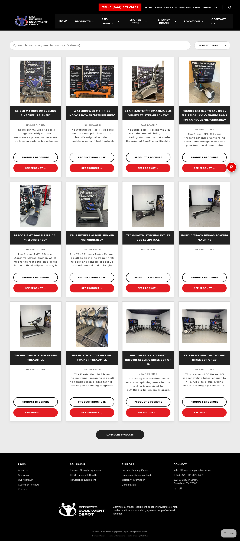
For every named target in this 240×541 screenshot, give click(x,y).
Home (63, 21)
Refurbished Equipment (83, 480)
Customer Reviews (28, 484)
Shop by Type (135, 21)
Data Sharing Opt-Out (138, 536)
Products (83, 21)
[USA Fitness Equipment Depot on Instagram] (181, 489)
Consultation (129, 484)
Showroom (24, 475)
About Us (210, 7)
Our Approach (25, 480)
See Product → (35, 168)
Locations (192, 21)
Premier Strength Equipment (86, 470)
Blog (148, 7)
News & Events (166, 7)
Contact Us (218, 21)
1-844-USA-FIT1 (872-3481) (189, 475)
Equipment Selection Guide (137, 475)
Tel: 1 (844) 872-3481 (120, 7)
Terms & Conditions (116, 536)
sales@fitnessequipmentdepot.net (193, 470)
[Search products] (230, 7)
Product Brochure (35, 157)
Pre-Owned (107, 21)
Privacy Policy (98, 536)
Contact (22, 489)
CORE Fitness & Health (83, 475)
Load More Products (120, 434)
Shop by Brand (164, 21)
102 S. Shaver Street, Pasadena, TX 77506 (186, 482)
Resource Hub (190, 7)
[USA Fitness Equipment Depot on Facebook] (175, 489)
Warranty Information (133, 480)
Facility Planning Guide (135, 470)
